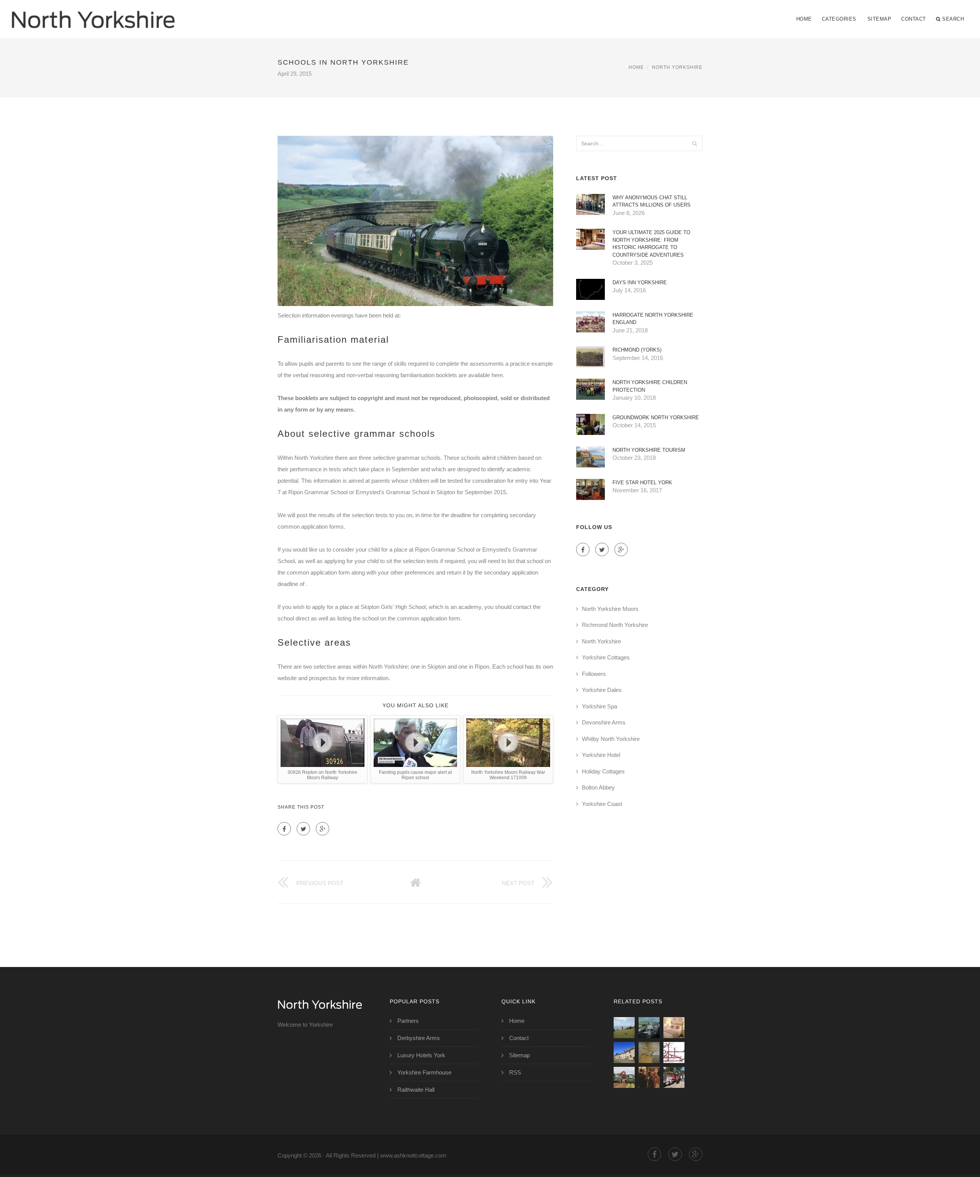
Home (804, 19)
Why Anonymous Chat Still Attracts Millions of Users (651, 201)
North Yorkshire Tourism (648, 450)
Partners (408, 1020)
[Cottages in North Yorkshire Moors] (673, 1027)
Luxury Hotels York (421, 1055)
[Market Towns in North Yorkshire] (673, 1077)
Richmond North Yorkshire (615, 625)
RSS (515, 1072)
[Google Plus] (322, 828)
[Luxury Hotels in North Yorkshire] (649, 1052)
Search (953, 19)
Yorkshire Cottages (606, 657)
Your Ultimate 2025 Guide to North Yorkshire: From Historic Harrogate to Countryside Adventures (651, 244)
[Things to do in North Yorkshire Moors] (624, 1052)
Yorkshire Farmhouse (424, 1072)
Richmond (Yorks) (637, 350)
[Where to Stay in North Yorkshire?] (649, 1077)
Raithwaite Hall (415, 1089)
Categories (839, 19)
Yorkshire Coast (602, 804)
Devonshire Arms (604, 722)
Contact (913, 19)
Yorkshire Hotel (601, 755)
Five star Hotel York (642, 482)
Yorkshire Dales (602, 690)
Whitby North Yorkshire (611, 739)
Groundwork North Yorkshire (655, 417)
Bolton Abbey (598, 787)
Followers (594, 674)
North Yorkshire (677, 67)
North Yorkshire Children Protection (649, 386)
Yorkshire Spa (599, 706)
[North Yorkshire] (93, 14)
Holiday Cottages (603, 771)
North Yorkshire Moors (610, 609)
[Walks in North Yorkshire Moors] (649, 1027)
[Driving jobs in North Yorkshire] (624, 1077)
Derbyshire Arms (418, 1038)
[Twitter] (303, 828)
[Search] (694, 143)
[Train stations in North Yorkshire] (673, 1052)
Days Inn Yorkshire (639, 282)
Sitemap (879, 19)
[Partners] (624, 1027)
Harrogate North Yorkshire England (652, 319)
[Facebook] (284, 828)
